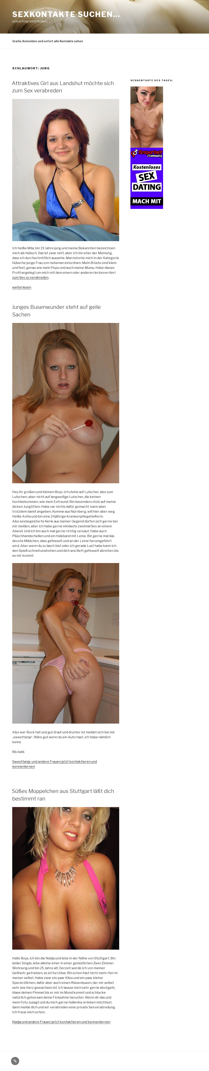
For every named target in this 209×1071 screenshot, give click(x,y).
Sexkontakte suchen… (66, 14)
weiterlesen (21, 287)
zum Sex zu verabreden (30, 277)
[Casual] (146, 208)
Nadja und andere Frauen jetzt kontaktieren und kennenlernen (61, 1022)
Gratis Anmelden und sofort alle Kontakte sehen (47, 41)
